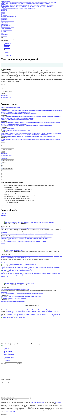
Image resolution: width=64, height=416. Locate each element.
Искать (3, 363)
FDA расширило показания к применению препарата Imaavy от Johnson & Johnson (26, 3)
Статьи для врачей (10, 311)
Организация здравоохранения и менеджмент (19, 189)
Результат (9, 205)
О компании (7, 43)
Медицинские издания (7, 27)
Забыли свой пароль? (7, 97)
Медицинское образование (13, 193)
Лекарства (17, 309)
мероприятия (4, 158)
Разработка (4, 18)
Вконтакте (4, 36)
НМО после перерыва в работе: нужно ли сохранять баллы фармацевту (21, 296)
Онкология (4, 10)
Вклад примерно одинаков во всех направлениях (20, 200)
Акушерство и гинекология (44, 311)
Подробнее (4, 232)
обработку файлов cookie (38, 402)
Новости (3, 215)
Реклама (6, 46)
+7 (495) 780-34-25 (28, 327)
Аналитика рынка (6, 28)
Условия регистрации (54, 314)
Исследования (10, 309)
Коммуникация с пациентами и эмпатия (17, 196)
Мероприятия (4, 22)
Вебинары (3, 31)
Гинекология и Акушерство (8, 16)
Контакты (7, 48)
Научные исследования (12, 187)
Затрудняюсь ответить (12, 202)
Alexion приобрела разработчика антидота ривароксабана (19, 8)
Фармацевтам (4, 24)
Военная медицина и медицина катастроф (18, 191)
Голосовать (4, 205)
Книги (2, 213)
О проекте (7, 45)
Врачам (3, 13)
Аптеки (3, 12)
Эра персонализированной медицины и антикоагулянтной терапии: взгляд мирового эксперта (30, 2)
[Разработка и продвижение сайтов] (1, 345)
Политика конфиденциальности (39, 314)
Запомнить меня (7, 91)
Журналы (7, 213)
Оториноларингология (7, 21)
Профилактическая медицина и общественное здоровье (22, 194)
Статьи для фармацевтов (23, 311)
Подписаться (4, 34)
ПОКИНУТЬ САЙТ (9, 411)
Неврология (4, 19)
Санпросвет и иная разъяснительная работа (18, 198)
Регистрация (4, 95)
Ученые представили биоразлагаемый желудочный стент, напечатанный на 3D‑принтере (28, 5)
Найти (19, 363)
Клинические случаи (18, 312)
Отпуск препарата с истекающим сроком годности (15, 289)
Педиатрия (4, 15)
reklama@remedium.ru (50, 327)
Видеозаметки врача (6, 30)
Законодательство (6, 25)
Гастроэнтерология (6, 312)
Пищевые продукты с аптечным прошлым (13, 301)
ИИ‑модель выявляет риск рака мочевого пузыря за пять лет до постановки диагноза (27, 6)
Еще (2, 33)
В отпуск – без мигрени (7, 128)
